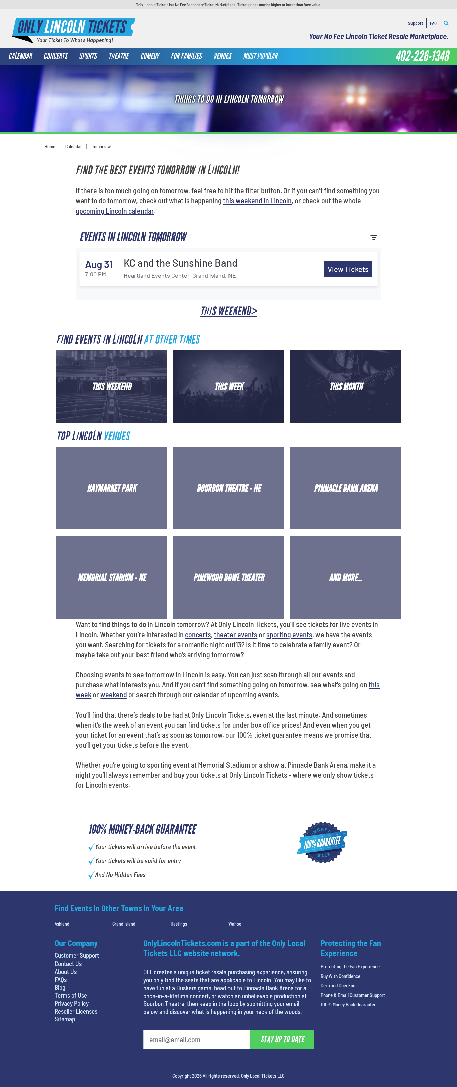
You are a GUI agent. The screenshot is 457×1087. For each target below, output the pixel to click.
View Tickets (348, 269)
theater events (235, 634)
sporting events (289, 634)
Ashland (62, 924)
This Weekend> (228, 311)
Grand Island (123, 924)
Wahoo (235, 924)
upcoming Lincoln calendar (115, 210)
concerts (198, 634)
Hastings (179, 924)
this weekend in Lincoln (257, 200)
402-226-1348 (422, 56)
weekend (113, 694)
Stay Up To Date (282, 1039)
